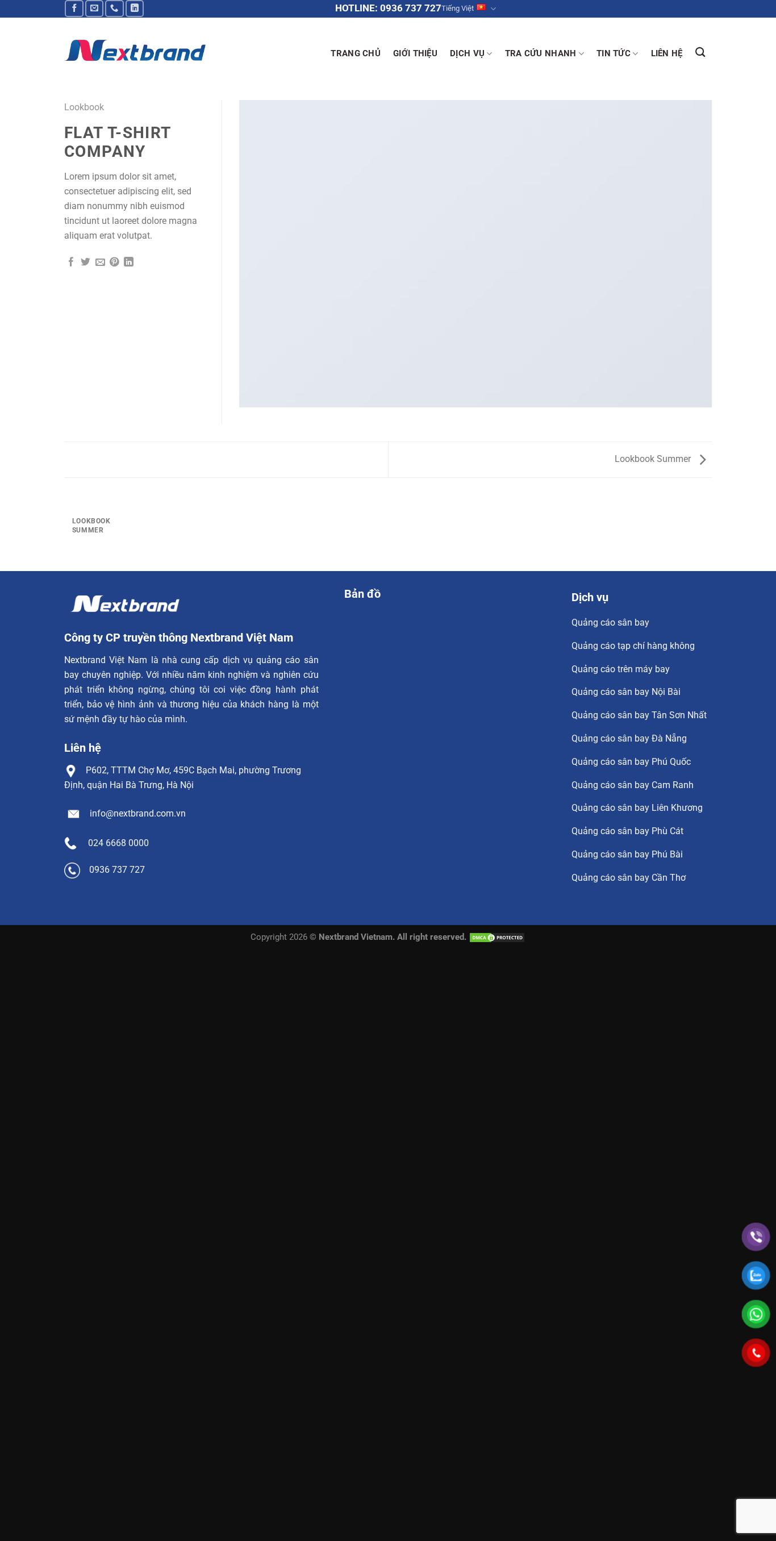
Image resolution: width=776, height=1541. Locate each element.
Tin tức (613, 53)
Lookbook (84, 107)
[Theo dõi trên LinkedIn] (135, 8)
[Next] (101, 529)
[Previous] (69, 529)
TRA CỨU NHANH (541, 53)
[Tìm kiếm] (700, 52)
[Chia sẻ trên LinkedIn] (128, 262)
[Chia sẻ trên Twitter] (85, 262)
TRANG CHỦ (356, 53)
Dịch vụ (467, 53)
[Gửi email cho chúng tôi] (94, 8)
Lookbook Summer (654, 458)
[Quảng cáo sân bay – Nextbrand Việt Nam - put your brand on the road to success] (135, 50)
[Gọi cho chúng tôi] (114, 8)
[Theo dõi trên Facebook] (74, 8)
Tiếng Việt (457, 8)
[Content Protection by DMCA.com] (497, 937)
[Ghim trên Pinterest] (114, 262)
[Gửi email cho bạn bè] (100, 262)
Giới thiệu (415, 53)
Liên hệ (667, 53)
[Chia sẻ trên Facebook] (71, 262)
